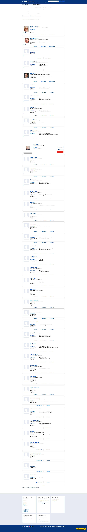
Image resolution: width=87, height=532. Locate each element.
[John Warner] (26, 433)
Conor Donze (32, 224)
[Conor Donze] (26, 226)
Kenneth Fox (32, 179)
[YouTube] (27, 526)
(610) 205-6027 (32, 477)
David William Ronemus (35, 398)
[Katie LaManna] (26, 170)
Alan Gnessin (33, 474)
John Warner (32, 431)
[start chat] (85, 529)
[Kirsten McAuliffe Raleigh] (26, 455)
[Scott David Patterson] (26, 422)
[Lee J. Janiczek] (26, 248)
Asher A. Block (33, 213)
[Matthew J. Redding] (26, 98)
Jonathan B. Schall (34, 365)
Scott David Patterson (34, 420)
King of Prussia (25, 505)
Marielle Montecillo (34, 300)
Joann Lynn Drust (33, 50)
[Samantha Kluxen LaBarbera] (26, 466)
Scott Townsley (33, 61)
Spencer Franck (33, 157)
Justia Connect (42, 526)
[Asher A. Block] (26, 215)
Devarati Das (32, 289)
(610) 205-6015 (32, 455)
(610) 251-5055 (32, 87)
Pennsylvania (34, 4)
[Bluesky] (31, 526)
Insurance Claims (54, 500)
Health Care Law (30, 4)
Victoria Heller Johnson (35, 321)
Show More (43, 503)
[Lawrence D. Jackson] (26, 237)
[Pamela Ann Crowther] (26, 29)
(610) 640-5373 (32, 52)
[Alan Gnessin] (26, 477)
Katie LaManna (33, 168)
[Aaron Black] (26, 313)
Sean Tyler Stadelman (34, 442)
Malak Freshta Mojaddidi (35, 408)
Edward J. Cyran (33, 119)
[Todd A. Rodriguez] (26, 356)
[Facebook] (28, 526)
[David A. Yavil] (26, 280)
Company (49, 526)
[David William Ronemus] (26, 400)
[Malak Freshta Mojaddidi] (26, 411)
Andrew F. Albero (33, 191)
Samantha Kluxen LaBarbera (36, 464)
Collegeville (25, 502)
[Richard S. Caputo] (26, 133)
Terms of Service (54, 526)
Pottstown (25, 500)
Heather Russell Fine (34, 387)
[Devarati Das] (26, 291)
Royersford (25, 503)
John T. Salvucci (33, 256)
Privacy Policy (58, 526)
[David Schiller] (26, 75)
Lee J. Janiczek (33, 245)
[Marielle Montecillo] (26, 302)
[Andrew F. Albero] (26, 193)
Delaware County (26, 511)
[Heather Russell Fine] (26, 389)
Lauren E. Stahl (33, 376)
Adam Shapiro (36, 144)
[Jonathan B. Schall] (26, 367)
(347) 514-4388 (32, 411)
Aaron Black (32, 311)
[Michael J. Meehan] (26, 335)
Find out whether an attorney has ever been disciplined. (29, 518)
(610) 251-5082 (32, 159)
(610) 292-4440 (32, 434)
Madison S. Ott (33, 107)
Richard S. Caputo (34, 130)
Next (43, 485)
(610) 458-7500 (32, 98)
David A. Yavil (33, 278)
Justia (23, 4)
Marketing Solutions (62, 526)
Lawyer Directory (26, 4)
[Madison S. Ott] (26, 109)
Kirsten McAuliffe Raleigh (35, 453)
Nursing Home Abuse (55, 501)
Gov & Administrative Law (55, 499)
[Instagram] (29, 526)
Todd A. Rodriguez (34, 354)
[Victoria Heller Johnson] (26, 324)
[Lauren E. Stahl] (26, 378)
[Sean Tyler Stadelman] (26, 444)
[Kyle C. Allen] (26, 204)
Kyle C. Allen (32, 202)
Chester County (26, 510)
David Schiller (33, 73)
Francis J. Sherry (33, 267)
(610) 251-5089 (32, 423)
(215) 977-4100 (32, 170)
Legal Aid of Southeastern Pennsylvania (43, 500)
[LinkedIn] (26, 526)
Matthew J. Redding (34, 95)
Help (50, 526)
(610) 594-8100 (32, 64)
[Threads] (30, 526)
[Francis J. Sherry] (26, 269)
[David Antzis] (26, 87)
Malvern (25, 504)
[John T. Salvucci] (26, 259)
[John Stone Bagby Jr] (26, 40)
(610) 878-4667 (32, 400)
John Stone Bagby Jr (34, 38)
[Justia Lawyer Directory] (25, 1)
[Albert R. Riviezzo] (26, 346)
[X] (32, 526)
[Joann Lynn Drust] (26, 52)
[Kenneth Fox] (26, 182)
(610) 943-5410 (32, 302)
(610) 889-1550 (32, 29)
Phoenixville (25, 501)
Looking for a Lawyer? (80, 528)
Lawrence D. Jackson (34, 234)
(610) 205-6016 (32, 466)
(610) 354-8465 (32, 444)
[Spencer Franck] (26, 159)
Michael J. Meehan (34, 332)
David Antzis (32, 85)
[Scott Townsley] (26, 63)
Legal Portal (45, 526)
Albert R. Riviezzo (33, 343)
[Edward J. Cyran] (26, 121)
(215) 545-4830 (35, 147)
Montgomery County (26, 509)
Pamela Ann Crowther (34, 26)
